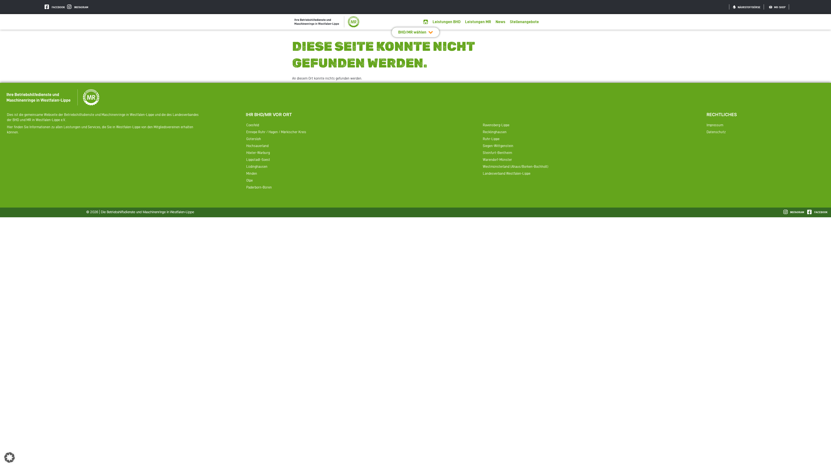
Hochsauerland (257, 146)
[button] (9, 457)
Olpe (249, 180)
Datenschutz (716, 132)
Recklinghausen (495, 132)
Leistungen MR (478, 21)
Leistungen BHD (447, 21)
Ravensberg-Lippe (496, 125)
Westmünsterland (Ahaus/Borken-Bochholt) (515, 166)
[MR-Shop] (770, 7)
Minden (251, 173)
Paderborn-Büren (259, 187)
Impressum (715, 125)
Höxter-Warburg (258, 153)
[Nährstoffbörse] (734, 7)
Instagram (81, 7)
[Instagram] (69, 6)
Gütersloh (253, 139)
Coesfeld (252, 125)
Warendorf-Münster (497, 160)
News (500, 21)
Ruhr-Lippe (491, 139)
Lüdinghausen (256, 166)
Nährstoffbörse (749, 7)
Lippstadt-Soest (258, 160)
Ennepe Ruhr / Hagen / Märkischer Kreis (276, 132)
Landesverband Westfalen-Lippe (506, 173)
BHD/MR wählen (412, 32)
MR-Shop (780, 7)
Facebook (58, 7)
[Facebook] (46, 6)
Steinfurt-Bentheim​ (497, 153)
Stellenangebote (524, 21)
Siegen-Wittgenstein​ (498, 146)
